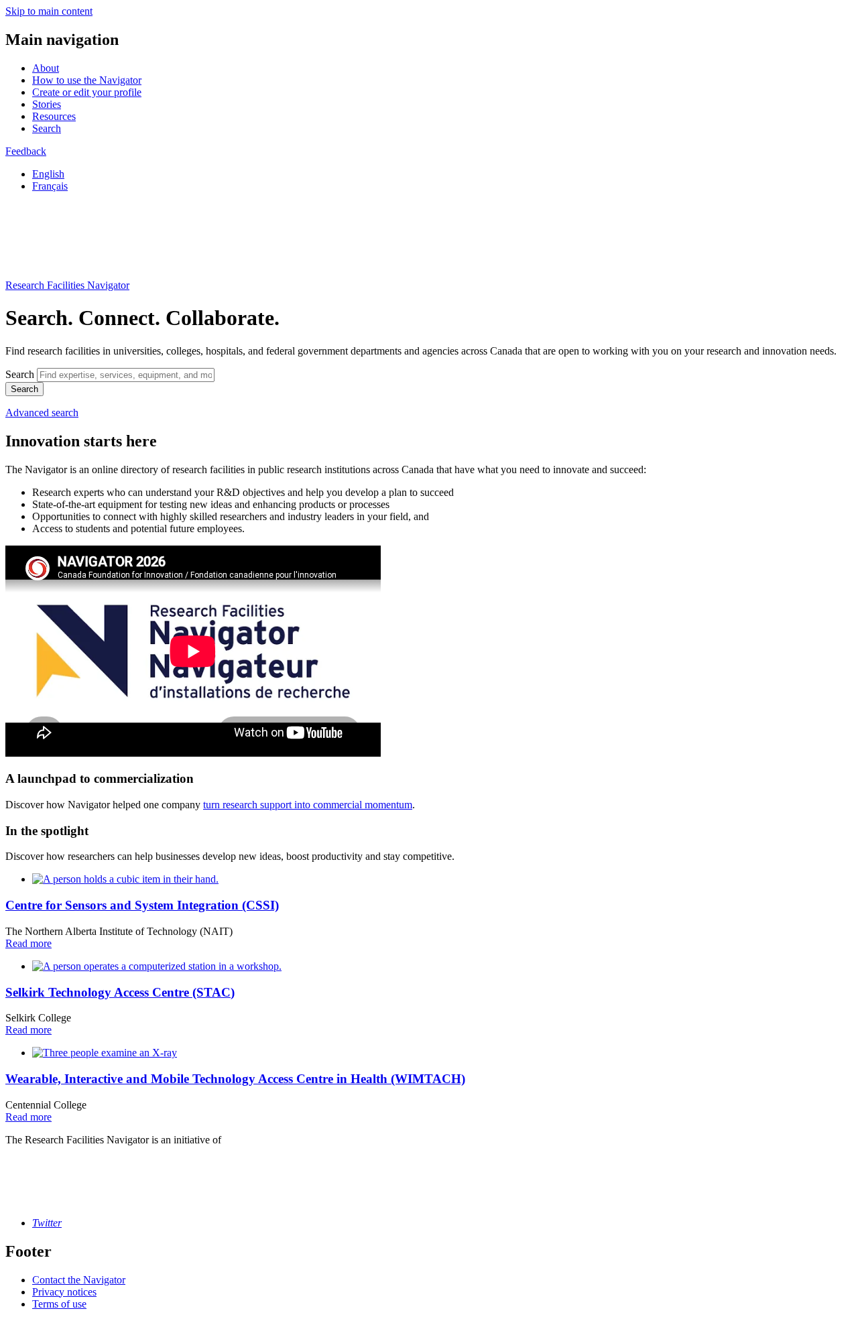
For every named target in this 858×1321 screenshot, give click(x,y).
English (48, 174)
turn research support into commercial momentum (307, 804)
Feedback (25, 151)
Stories (46, 104)
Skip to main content (49, 11)
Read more (28, 943)
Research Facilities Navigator (67, 285)
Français (50, 186)
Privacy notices (64, 1292)
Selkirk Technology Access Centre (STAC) (120, 992)
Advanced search (41, 412)
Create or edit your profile (86, 92)
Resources (54, 116)
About (45, 68)
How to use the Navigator (86, 80)
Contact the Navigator (78, 1279)
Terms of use (59, 1304)
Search (46, 128)
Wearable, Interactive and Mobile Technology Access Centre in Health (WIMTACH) (235, 1079)
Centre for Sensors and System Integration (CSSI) (142, 905)
